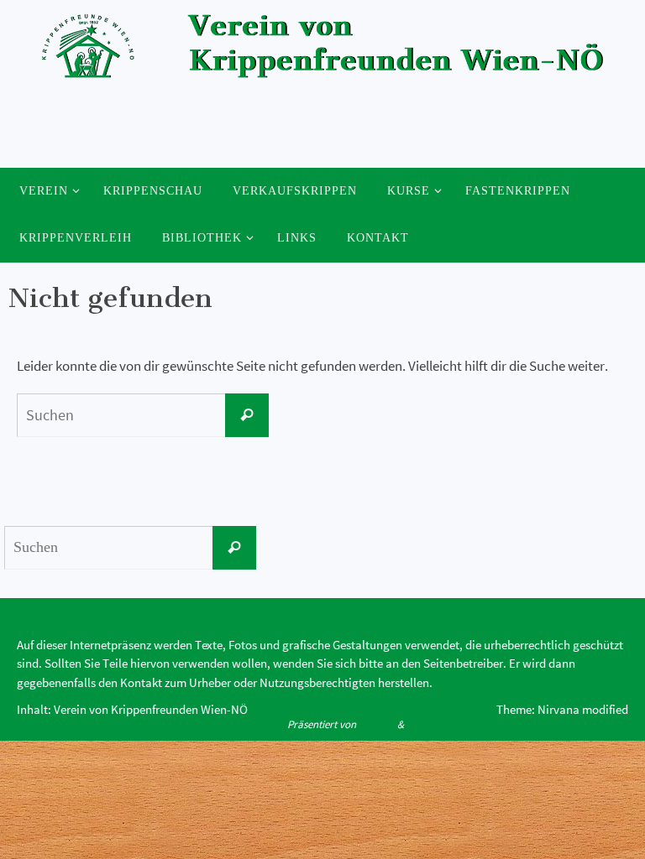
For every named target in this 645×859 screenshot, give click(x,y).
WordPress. (431, 724)
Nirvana (377, 724)
